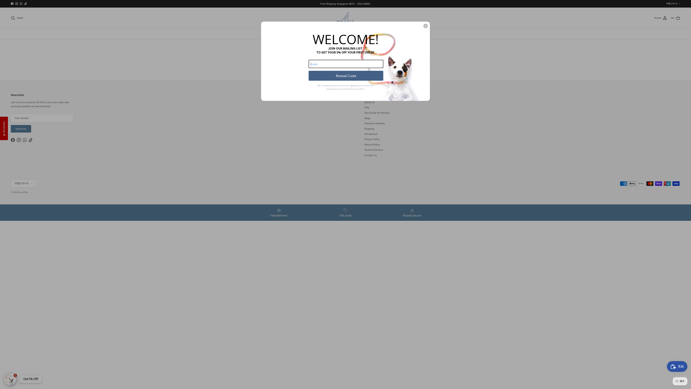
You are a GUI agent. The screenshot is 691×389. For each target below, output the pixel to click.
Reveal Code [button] (346, 75)
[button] (425, 26)
